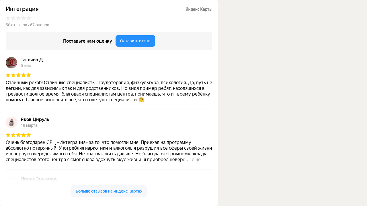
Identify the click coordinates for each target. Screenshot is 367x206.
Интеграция (22, 9)
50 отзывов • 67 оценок (27, 25)
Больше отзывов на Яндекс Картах (109, 191)
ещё (196, 159)
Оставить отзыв (135, 41)
